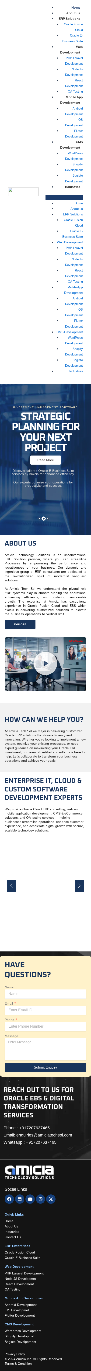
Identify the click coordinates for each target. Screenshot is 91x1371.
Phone (10, 1020)
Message (11, 1036)
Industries (72, 187)
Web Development (70, 242)
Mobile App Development (71, 99)
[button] (64, 197)
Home (75, 7)
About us (73, 13)
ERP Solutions (69, 18)
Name (9, 987)
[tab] (39, 518)
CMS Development (71, 144)
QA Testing (75, 91)
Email (9, 1003)
